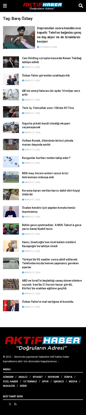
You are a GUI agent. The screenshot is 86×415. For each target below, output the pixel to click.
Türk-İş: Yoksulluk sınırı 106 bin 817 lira (48, 108)
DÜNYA (68, 377)
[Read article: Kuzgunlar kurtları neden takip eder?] (11, 161)
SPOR (45, 381)
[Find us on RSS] (15, 404)
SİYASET (38, 377)
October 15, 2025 (48, 47)
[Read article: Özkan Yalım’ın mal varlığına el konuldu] (11, 305)
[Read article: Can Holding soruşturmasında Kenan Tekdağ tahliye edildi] (11, 62)
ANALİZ (23, 377)
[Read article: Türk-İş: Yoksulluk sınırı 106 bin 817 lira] (11, 111)
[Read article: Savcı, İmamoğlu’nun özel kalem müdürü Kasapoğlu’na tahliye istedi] (11, 246)
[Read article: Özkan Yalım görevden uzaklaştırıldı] (11, 79)
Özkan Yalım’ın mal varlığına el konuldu (47, 301)
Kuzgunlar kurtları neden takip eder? (46, 158)
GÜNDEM (8, 377)
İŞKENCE (59, 381)
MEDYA (73, 381)
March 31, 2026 (32, 67)
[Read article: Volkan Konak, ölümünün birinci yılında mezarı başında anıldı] (11, 144)
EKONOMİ (53, 377)
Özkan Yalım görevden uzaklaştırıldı (46, 75)
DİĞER (23, 386)
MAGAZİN (9, 386)
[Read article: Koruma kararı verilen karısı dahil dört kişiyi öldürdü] (11, 194)
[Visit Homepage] (42, 6)
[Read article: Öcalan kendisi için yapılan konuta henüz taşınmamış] (11, 211)
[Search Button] (81, 6)
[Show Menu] (5, 6)
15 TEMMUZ (30, 381)
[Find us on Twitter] (10, 404)
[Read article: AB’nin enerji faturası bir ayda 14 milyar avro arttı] (11, 94)
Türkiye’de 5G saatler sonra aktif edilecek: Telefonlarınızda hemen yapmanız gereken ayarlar (50, 263)
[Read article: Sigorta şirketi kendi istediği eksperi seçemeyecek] (11, 127)
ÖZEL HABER (10, 381)
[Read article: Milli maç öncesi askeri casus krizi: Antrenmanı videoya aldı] (11, 177)
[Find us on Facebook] (4, 404)
